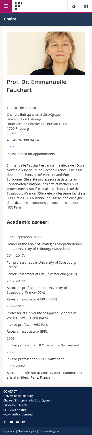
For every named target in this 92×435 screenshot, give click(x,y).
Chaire (10, 19)
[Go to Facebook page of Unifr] (4, 422)
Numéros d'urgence (49, 431)
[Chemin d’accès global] (73, 6)
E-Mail (11, 147)
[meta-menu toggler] (86, 6)
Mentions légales (27, 431)
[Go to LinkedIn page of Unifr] (17, 422)
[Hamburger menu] (6, 6)
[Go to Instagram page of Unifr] (23, 422)
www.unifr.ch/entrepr (18, 414)
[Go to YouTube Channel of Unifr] (11, 422)
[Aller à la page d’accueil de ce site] (18, 6)
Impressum (9, 431)
